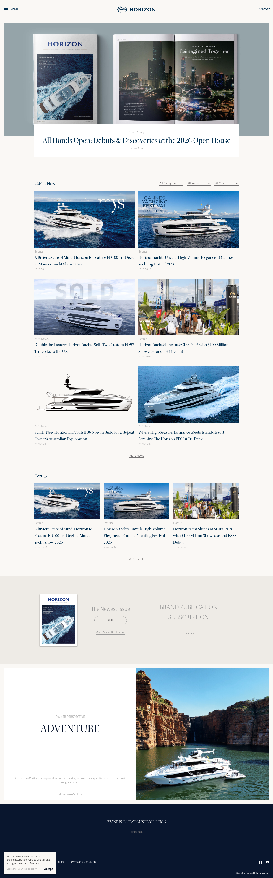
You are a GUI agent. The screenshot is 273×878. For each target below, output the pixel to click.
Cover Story (136, 132)
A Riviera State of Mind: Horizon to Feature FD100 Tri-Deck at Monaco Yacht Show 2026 (64, 535)
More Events (136, 559)
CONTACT (264, 9)
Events (38, 251)
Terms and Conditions (83, 862)
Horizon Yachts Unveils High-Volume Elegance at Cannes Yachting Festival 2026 (134, 535)
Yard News (41, 339)
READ (110, 620)
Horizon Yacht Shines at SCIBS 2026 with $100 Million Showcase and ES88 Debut (204, 535)
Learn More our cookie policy (22, 869)
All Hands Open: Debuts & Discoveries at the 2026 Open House (136, 140)
